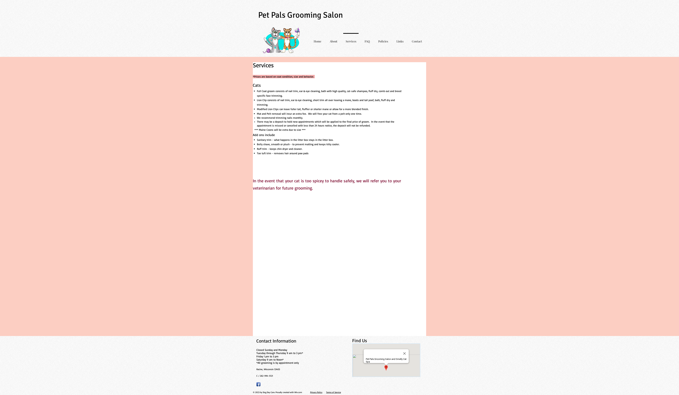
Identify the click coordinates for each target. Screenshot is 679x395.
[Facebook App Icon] (258, 384)
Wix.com (298, 392)
